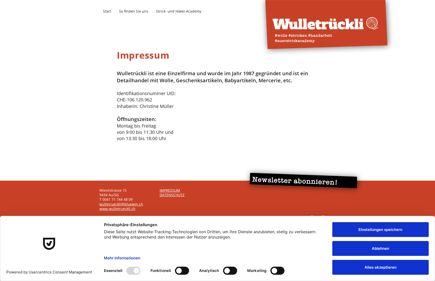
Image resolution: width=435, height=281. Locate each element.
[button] (303, 180)
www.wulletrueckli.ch (117, 208)
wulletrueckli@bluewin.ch (121, 204)
